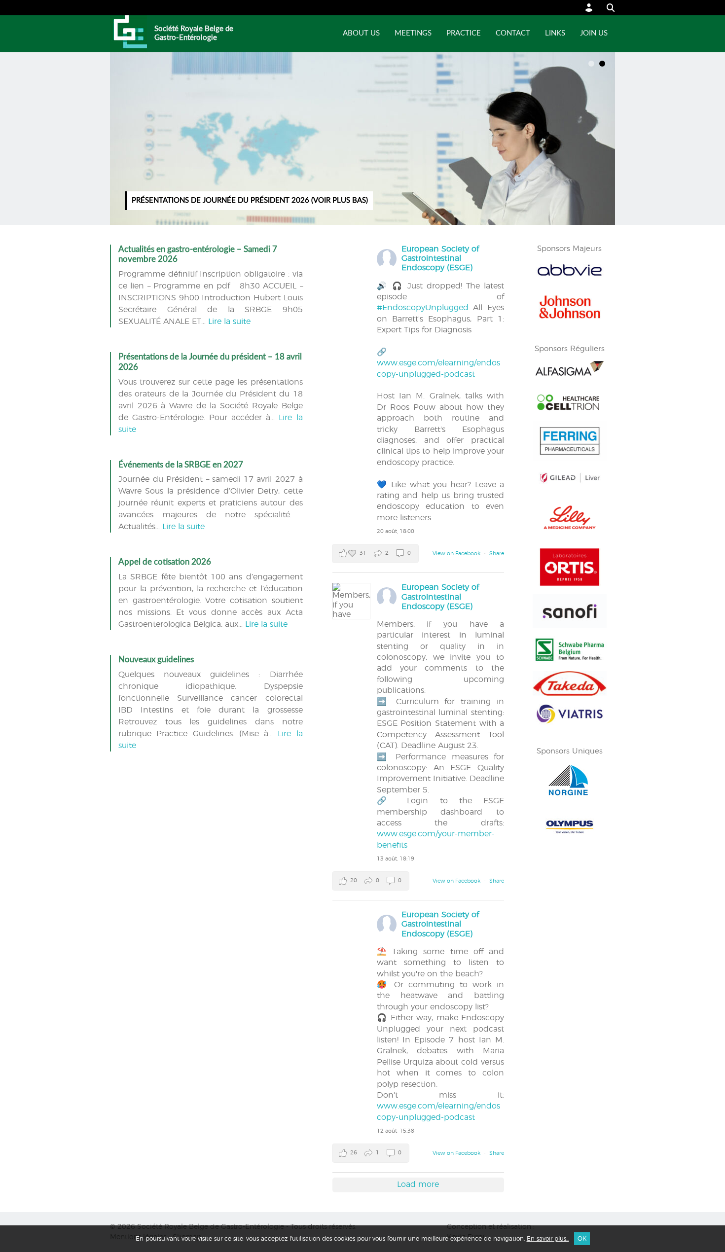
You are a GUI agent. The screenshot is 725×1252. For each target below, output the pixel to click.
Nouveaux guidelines (156, 659)
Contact (513, 33)
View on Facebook (457, 553)
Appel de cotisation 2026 (164, 562)
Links (555, 33)
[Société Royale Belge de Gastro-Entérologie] (128, 33)
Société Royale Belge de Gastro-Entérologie (193, 33)
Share (496, 553)
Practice (463, 33)
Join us (594, 33)
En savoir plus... (548, 1239)
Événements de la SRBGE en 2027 (180, 465)
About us (361, 33)
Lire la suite (229, 321)
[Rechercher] (606, 7)
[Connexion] (589, 7)
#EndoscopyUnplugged (423, 308)
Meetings (413, 33)
